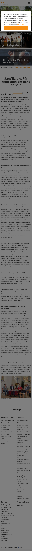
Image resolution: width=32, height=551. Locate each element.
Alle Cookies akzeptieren (16, 28)
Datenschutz (20, 24)
